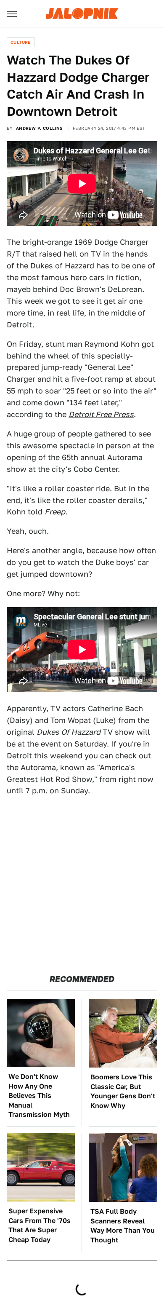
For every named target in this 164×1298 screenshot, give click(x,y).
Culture (21, 42)
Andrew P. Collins (39, 128)
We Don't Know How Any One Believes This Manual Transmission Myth (39, 1096)
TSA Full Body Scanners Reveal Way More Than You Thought (122, 1225)
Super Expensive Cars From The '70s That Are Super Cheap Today (39, 1225)
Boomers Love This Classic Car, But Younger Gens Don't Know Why (122, 1091)
